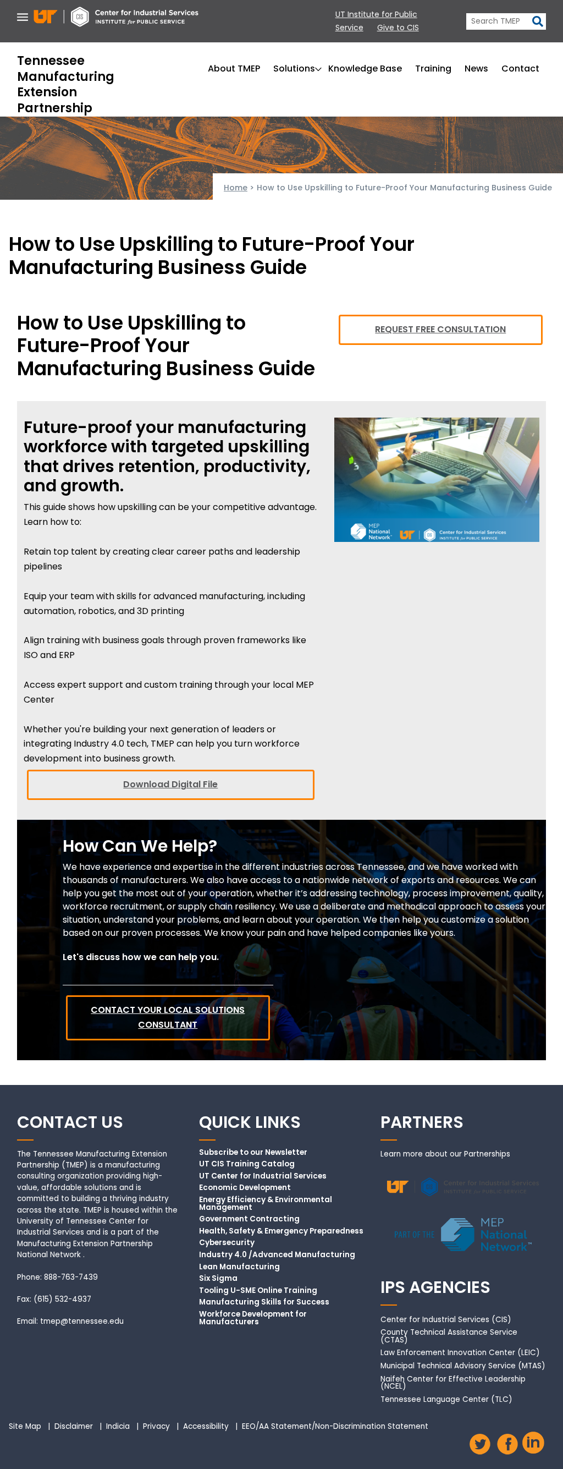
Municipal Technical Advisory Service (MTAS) (462, 1366)
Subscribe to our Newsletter (253, 1152)
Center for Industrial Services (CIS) (445, 1319)
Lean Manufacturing (239, 1267)
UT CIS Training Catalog (247, 1164)
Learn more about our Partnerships (445, 1154)
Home (235, 187)
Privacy (156, 1426)
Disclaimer (73, 1426)
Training (433, 68)
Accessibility (206, 1426)
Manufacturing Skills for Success (264, 1302)
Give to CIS (398, 27)
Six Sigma (218, 1278)
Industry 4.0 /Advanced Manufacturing (277, 1255)
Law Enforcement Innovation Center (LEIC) (460, 1352)
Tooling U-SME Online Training (258, 1291)
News (476, 68)
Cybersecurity (227, 1243)
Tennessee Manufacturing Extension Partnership (65, 84)
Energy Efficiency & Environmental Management (265, 1203)
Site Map (25, 1426)
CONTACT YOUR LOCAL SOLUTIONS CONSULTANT (168, 1017)
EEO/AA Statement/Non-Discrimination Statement (335, 1426)
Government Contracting (249, 1219)
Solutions (294, 68)
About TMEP (234, 68)
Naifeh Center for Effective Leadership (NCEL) (453, 1383)
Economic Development (245, 1188)
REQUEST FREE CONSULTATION (440, 329)
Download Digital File (170, 784)
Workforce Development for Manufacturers (253, 1318)
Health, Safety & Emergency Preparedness (281, 1231)
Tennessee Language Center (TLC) (446, 1399)
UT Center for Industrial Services (263, 1176)
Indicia (118, 1426)
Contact (520, 68)
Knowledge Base (365, 68)
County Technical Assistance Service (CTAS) (448, 1336)
